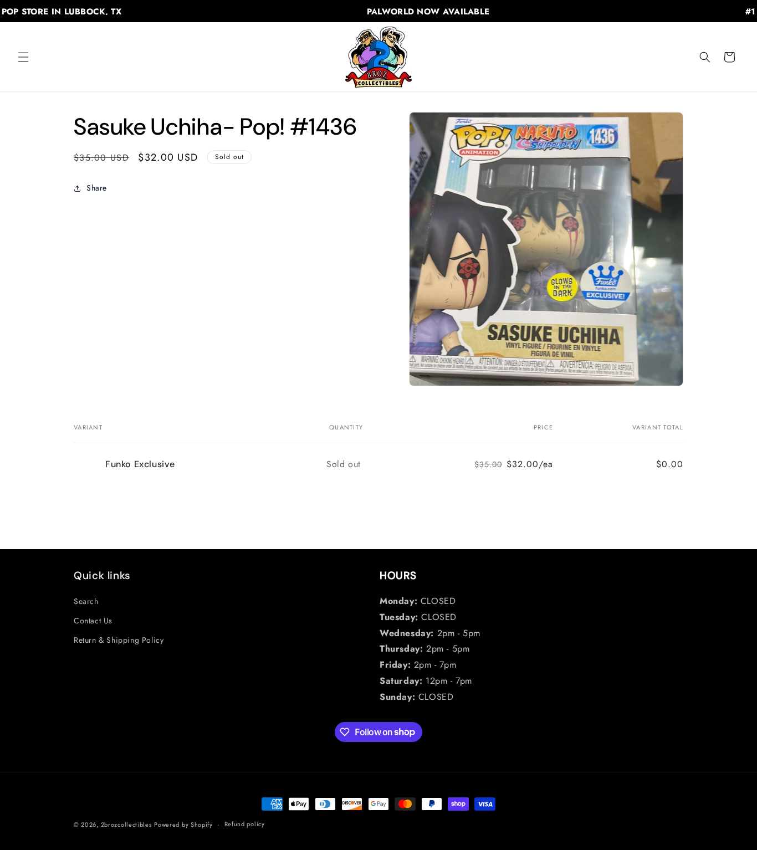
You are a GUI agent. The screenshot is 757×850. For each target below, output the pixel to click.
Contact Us (93, 620)
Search (86, 601)
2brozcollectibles (126, 824)
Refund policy (244, 824)
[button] (23, 57)
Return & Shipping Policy (118, 640)
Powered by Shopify (183, 824)
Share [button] (96, 187)
